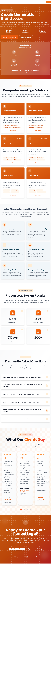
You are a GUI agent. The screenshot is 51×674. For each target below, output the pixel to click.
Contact (37, 1)
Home (2, 1)
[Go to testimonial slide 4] (24, 509)
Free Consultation (16, 549)
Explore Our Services (34, 549)
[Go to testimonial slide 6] (27, 509)
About (7, 1)
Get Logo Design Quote (8, 37)
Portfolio (30, 1)
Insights (24, 1)
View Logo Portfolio (26, 37)
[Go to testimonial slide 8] (30, 509)
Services (13, 1)
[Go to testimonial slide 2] (20, 509)
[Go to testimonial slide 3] (23, 509)
